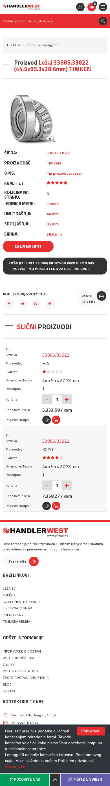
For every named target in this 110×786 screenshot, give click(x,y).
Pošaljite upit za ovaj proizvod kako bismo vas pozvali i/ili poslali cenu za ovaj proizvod (51, 265)
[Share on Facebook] (9, 304)
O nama (9, 664)
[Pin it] (50, 304)
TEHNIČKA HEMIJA (16, 621)
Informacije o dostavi (22, 651)
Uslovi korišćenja (18, 657)
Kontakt (10, 690)
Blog (7, 684)
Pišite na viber (87, 779)
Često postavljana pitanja (26, 677)
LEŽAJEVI (14, 45)
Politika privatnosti (20, 671)
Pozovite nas (27, 779)
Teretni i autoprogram (41, 45)
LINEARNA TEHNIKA (17, 608)
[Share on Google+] (36, 304)
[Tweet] (23, 304)
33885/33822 (55, 355)
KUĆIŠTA (9, 595)
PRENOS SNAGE (15, 615)
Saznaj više (17, 561)
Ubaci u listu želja (88, 299)
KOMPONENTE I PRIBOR (21, 601)
